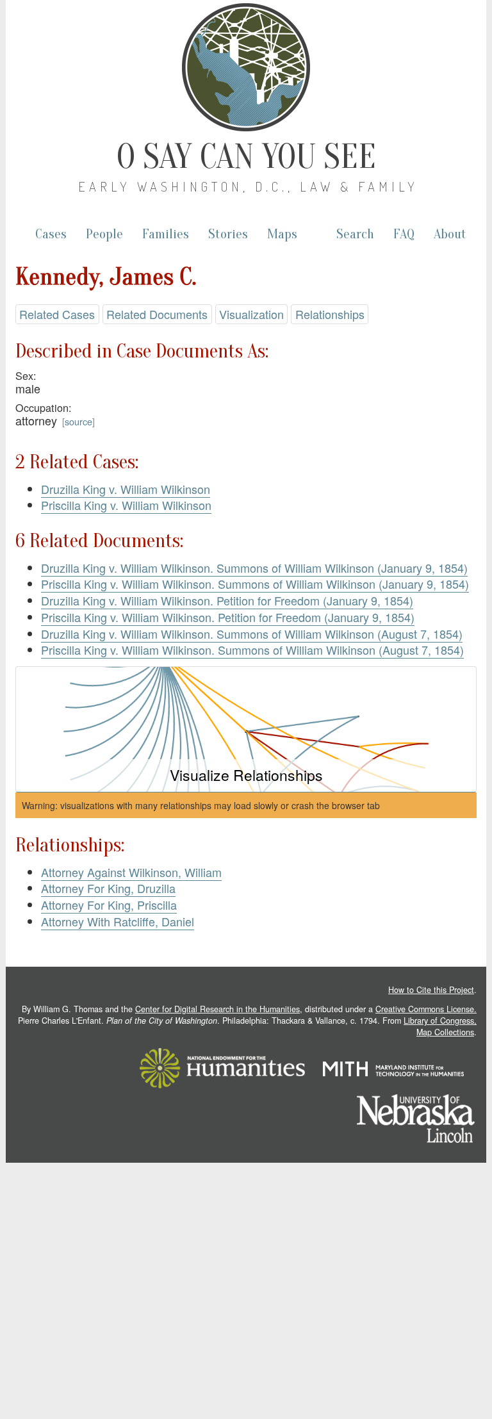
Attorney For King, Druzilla (108, 888)
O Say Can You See (246, 157)
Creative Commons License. (426, 1009)
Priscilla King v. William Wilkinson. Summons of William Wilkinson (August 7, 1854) (252, 649)
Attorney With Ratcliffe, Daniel (117, 921)
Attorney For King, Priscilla (109, 904)
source (78, 421)
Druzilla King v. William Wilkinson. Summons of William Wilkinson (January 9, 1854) (254, 567)
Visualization (251, 314)
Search (355, 234)
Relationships (330, 314)
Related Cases (57, 314)
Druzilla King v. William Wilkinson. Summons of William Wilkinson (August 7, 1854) (252, 633)
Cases (51, 234)
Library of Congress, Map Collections (440, 1026)
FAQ (403, 234)
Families (165, 234)
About (450, 234)
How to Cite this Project (431, 990)
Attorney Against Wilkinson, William (131, 872)
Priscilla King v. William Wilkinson (126, 504)
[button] (246, 729)
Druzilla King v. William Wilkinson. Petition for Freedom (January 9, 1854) (227, 600)
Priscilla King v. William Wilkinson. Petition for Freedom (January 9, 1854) (227, 617)
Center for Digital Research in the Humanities (217, 1009)
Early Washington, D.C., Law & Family (248, 186)
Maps (282, 234)
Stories (228, 234)
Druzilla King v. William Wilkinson (125, 488)
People (104, 234)
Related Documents (157, 314)
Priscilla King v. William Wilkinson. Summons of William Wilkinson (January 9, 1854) (255, 583)
